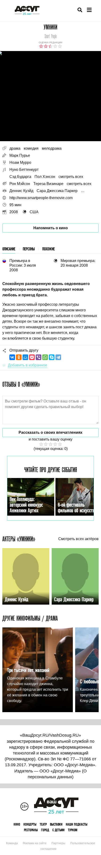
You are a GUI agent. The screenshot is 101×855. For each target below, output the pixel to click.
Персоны (29, 249)
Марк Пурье (19, 155)
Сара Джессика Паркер (57, 191)
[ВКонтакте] (12, 357)
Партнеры (58, 843)
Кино (17, 824)
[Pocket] (32, 357)
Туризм (72, 830)
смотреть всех (70, 177)
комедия (31, 148)
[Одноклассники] (19, 357)
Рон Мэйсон (19, 184)
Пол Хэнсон (45, 177)
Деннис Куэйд (21, 191)
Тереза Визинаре (48, 184)
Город (45, 830)
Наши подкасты (76, 824)
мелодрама (52, 148)
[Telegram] (58, 357)
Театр (43, 824)
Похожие (48, 249)
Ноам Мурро (20, 163)
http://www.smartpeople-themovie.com (41, 198)
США (34, 212)
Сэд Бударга (20, 177)
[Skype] (51, 357)
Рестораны (31, 830)
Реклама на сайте (35, 843)
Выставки (56, 824)
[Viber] (38, 357)
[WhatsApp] (45, 357)
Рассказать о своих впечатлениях (50, 432)
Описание (8, 249)
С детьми (58, 830)
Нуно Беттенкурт (24, 170)
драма (14, 148)
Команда (12, 843)
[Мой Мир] (25, 357)
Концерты (29, 824)
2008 (13, 212)
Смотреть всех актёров (78, 539)
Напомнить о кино (50, 228)
